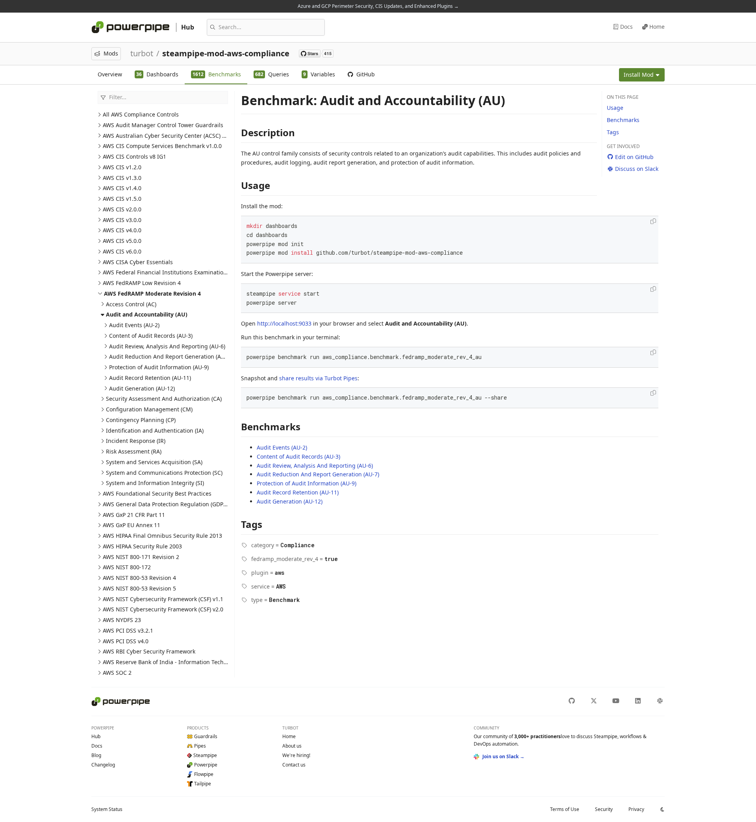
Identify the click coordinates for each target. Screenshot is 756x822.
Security (604, 809)
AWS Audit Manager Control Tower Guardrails (163, 125)
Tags (613, 132)
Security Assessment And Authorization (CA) (164, 398)
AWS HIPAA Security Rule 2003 (142, 546)
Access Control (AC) (131, 304)
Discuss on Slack (636, 168)
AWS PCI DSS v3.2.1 (128, 630)
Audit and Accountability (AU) (146, 314)
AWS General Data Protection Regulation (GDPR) (165, 504)
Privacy (636, 809)
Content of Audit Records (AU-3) (151, 335)
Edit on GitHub (634, 157)
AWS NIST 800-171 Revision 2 (141, 557)
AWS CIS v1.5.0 (122, 198)
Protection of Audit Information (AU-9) (159, 367)
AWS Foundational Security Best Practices (157, 493)
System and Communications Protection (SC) (164, 472)
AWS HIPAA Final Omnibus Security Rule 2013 (162, 535)
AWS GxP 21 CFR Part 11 (134, 514)
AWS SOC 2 (117, 672)
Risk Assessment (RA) (133, 451)
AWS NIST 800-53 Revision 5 (139, 588)
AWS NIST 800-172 (127, 567)
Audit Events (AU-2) (134, 325)
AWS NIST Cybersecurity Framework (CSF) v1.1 (163, 599)
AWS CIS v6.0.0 (122, 251)
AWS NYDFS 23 (122, 620)
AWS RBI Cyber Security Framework (149, 651)
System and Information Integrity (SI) (155, 483)
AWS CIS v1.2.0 (122, 167)
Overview (110, 74)
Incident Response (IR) (135, 440)
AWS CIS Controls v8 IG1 (134, 156)
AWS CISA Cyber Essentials (138, 262)
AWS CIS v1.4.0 (122, 188)
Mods (111, 53)
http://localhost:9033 (284, 323)
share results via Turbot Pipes (318, 378)
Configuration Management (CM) (149, 409)
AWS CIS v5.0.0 (122, 240)
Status (106, 809)
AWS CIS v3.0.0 (122, 220)
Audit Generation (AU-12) (142, 388)
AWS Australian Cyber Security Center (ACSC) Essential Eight (182, 135)
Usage (615, 107)
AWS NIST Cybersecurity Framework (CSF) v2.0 (163, 609)
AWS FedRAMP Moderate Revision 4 (152, 293)
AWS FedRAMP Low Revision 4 (142, 283)
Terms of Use (564, 809)
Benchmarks (623, 120)
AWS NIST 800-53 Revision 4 (139, 577)
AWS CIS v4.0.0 (122, 230)
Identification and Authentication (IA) (155, 430)
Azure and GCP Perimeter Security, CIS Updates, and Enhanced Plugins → (378, 6)
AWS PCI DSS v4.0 (125, 641)
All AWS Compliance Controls (141, 114)
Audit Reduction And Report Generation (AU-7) (170, 356)
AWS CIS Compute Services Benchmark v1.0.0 (162, 146)
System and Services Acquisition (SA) (154, 462)
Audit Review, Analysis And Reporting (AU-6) (167, 346)
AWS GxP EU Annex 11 (131, 525)
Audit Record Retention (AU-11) (150, 377)
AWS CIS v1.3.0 (122, 177)
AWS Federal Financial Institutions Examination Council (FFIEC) (185, 272)
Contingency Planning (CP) (141, 420)
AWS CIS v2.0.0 (122, 209)
